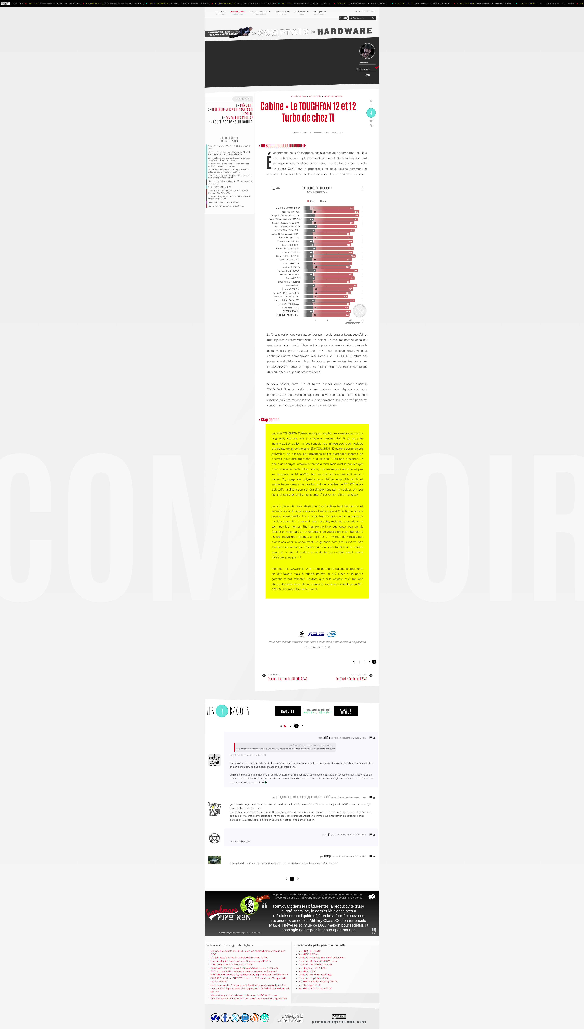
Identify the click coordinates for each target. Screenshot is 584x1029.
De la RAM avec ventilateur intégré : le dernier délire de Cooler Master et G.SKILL (229, 170)
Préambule (246, 105)
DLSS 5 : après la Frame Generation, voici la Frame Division (239, 957)
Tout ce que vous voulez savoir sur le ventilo (232, 111)
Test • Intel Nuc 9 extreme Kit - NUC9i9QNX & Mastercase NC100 (229, 197)
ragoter (288, 711)
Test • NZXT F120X (307, 971)
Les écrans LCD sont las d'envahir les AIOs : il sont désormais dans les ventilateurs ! (229, 153)
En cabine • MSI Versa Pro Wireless (315, 974)
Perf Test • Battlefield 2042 (351, 678)
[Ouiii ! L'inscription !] (367, 51)
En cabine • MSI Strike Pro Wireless (315, 964)
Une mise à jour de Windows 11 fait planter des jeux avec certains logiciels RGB (249, 998)
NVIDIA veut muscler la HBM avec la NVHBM (232, 964)
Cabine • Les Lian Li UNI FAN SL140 (287, 678)
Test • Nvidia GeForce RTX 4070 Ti (224, 202)
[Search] (351, 18)
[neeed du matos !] (264, 1017)
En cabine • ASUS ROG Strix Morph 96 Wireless (321, 957)
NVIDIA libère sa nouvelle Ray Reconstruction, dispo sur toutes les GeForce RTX (249, 974)
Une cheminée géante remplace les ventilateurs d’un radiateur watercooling (230, 176)
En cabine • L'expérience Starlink (314, 978)
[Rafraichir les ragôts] (285, 726)
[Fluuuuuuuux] (254, 1017)
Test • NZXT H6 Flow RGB (219, 187)
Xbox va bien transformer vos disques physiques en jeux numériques (244, 968)
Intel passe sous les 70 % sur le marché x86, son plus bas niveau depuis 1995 (248, 985)
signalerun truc (346, 711)
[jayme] (225, 1017)
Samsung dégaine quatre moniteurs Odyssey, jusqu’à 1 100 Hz (241, 961)
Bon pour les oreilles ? (239, 117)
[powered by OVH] (215, 1017)
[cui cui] (235, 1017)
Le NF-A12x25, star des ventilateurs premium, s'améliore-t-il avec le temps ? (229, 159)
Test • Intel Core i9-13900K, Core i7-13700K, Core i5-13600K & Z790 (228, 191)
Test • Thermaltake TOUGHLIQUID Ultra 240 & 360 (229, 147)
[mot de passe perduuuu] (367, 76)
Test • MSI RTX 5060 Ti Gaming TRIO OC (318, 981)
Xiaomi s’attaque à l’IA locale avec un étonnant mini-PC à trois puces (244, 995)
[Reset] (373, 18)
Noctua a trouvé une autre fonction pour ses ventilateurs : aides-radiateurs (228, 164)
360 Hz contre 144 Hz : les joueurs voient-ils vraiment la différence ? (244, 971)
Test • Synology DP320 (309, 985)
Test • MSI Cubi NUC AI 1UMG (312, 968)
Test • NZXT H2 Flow (308, 954)
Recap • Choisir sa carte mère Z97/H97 (226, 206)
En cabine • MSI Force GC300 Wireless (317, 961)
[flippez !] (244, 1017)
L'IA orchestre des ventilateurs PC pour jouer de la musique (230, 182)
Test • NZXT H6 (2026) (309, 951)
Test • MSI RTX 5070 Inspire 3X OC (315, 988)
